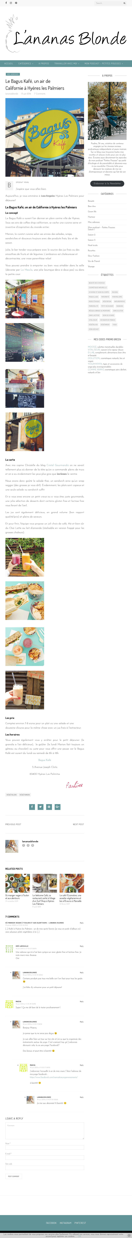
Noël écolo (93, 245)
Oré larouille (22, 946)
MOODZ (92, 347)
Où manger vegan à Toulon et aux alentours (17, 897)
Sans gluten (118, 311)
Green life (92, 212)
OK (79, 1236)
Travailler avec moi (66, 63)
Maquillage (93, 297)
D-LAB (91, 353)
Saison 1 (91, 230)
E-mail (8, 1154)
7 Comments (39, 94)
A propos (44, 63)
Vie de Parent (94, 261)
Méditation (107, 301)
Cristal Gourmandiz (58, 465)
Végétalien (11, 795)
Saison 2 (91, 235)
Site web (8, 1164)
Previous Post (13, 824)
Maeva (18, 1001)
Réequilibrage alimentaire (99, 311)
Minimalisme (117, 297)
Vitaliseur (93, 320)
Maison (115, 292)
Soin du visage (108, 315)
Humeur (91, 217)
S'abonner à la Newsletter (107, 183)
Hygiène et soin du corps (99, 292)
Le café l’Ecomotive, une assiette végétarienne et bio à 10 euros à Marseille (70, 898)
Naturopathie (119, 301)
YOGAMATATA (95, 364)
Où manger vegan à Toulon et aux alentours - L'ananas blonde (34, 923)
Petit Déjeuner (107, 306)
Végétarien (25, 795)
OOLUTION (94, 358)
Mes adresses (13, 74)
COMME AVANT (96, 370)
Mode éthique (94, 301)
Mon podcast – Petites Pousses (103, 63)
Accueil (8, 63)
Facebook (51, 1223)
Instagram (65, 1223)
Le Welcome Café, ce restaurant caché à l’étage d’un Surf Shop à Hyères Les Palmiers (43, 899)
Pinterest (80, 1223)
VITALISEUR (94, 350)
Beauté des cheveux (97, 283)
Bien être (92, 206)
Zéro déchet (94, 329)
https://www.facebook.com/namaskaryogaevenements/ (54, 1077)
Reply (81, 923)
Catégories (24, 63)
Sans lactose (94, 315)
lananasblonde (11, 94)
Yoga (115, 325)
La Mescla (26, 270)
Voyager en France (107, 320)
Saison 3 (91, 240)
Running (120, 306)
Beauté (91, 201)
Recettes (91, 251)
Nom (7, 1144)
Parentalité (93, 306)
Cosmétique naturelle (98, 287)
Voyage (91, 267)
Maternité (105, 297)
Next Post (78, 824)
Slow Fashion (93, 256)
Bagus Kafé (44, 760)
